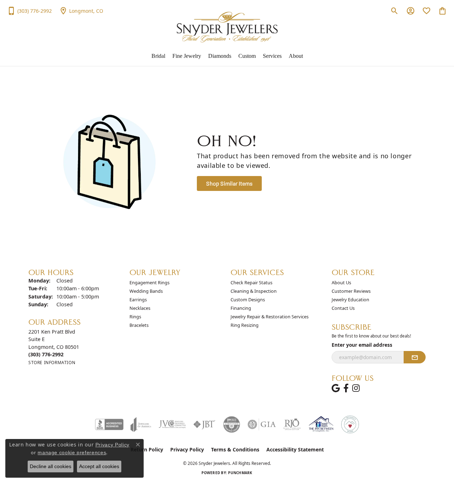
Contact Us (343, 308)
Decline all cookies (50, 466)
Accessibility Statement (295, 449)
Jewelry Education (350, 299)
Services (272, 56)
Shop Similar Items (229, 183)
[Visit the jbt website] (204, 424)
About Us (341, 282)
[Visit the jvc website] (172, 424)
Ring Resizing (245, 325)
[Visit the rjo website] (292, 424)
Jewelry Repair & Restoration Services (270, 316)
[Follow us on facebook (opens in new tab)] (346, 388)
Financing (241, 308)
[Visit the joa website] (141, 424)
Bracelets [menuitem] (139, 325)
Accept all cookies (99, 466)
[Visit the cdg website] (231, 424)
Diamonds (219, 56)
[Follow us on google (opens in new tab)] (336, 388)
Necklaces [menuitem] (139, 308)
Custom (247, 56)
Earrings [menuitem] (138, 299)
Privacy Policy (187, 449)
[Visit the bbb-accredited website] (109, 424)
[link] (29, 11)
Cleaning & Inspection (254, 291)
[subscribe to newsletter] (415, 357)
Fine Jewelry (186, 56)
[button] (394, 11)
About (296, 56)
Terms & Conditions (235, 449)
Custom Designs (248, 299)
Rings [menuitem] (135, 316)
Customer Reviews (351, 291)
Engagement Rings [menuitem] (149, 282)
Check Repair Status (251, 282)
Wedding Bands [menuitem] (146, 291)
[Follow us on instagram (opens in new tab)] (356, 388)
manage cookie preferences (72, 452)
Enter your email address (362, 344)
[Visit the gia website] (262, 424)
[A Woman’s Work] (350, 424)
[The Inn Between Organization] (321, 424)
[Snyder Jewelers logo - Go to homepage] (227, 27)
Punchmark (240, 472)
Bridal (158, 56)
